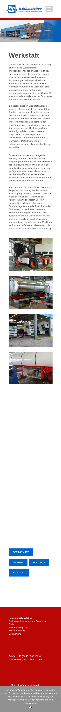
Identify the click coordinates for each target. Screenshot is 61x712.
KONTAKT (19, 572)
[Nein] (57, 699)
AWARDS (18, 562)
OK (30, 707)
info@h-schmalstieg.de (28, 685)
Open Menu (49, 9)
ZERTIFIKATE (21, 552)
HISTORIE (39, 562)
